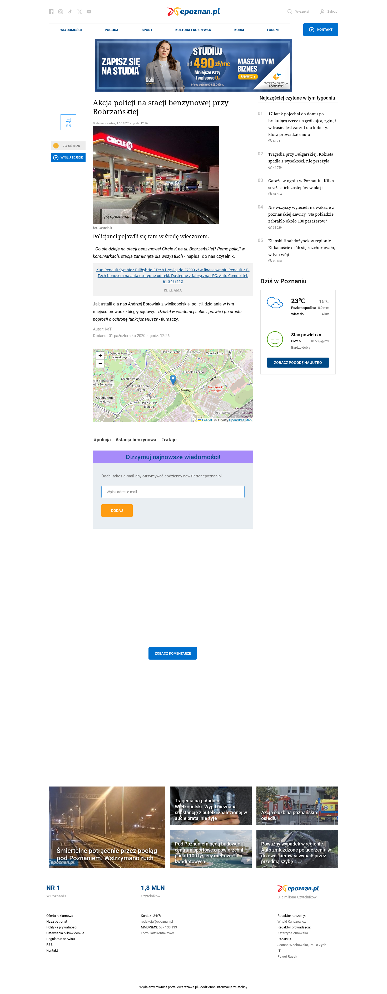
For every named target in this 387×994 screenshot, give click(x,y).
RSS (49, 944)
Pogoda (111, 29)
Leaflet (206, 420)
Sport (147, 29)
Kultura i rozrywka (193, 29)
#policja (102, 440)
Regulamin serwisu (60, 939)
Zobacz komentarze (173, 653)
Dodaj (117, 510)
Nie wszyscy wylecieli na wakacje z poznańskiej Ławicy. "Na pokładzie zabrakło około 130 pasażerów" (301, 214)
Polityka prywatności (61, 927)
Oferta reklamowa (59, 915)
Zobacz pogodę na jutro (298, 362)
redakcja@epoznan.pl (157, 921)
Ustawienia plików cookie (65, 933)
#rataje (169, 440)
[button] (173, 380)
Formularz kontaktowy (157, 933)
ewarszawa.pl (187, 987)
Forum (273, 29)
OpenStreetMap (240, 420)
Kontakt (325, 29)
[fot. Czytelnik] (173, 175)
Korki (239, 29)
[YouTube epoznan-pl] (89, 11)
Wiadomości (71, 29)
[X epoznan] (79, 11)
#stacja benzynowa (136, 440)
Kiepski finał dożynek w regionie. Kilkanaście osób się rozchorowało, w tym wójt (301, 247)
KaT (108, 329)
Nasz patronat (56, 921)
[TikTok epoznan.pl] (70, 11)
